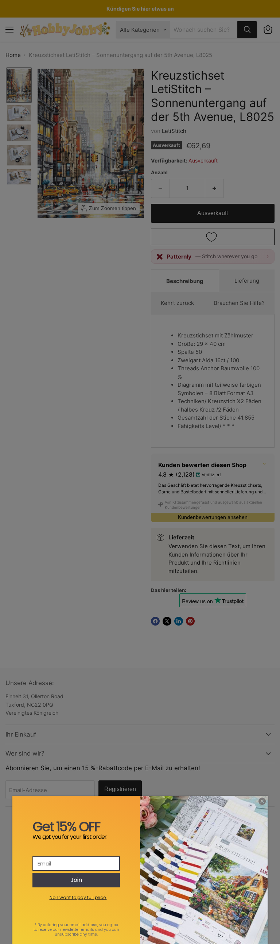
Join (76, 880)
